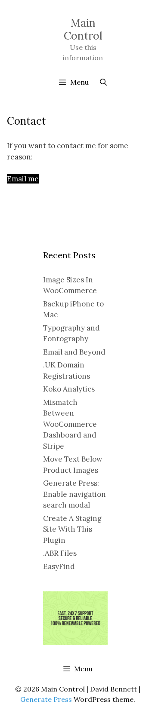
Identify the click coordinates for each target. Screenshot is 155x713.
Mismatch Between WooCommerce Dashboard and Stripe (70, 424)
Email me (23, 179)
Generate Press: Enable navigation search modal (74, 494)
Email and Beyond (74, 352)
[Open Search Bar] (103, 82)
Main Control (83, 29)
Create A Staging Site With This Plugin (72, 529)
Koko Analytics (69, 389)
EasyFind (59, 566)
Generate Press (46, 699)
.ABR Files (60, 553)
